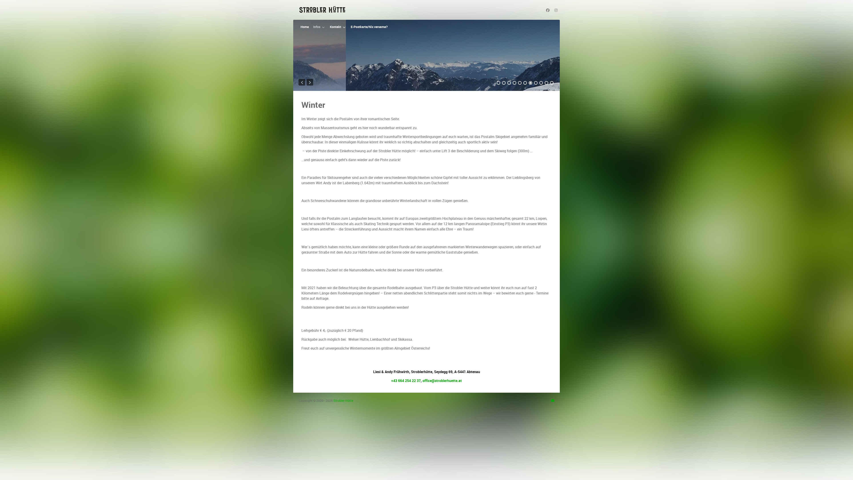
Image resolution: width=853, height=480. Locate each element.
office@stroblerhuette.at (442, 381)
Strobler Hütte (343, 401)
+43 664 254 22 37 (406, 381)
